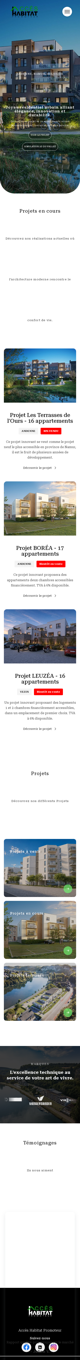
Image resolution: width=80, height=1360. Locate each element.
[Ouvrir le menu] (67, 11)
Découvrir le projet (37, 468)
